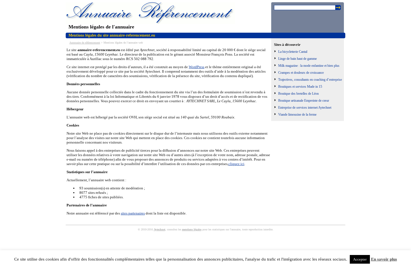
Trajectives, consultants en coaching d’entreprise (310, 80)
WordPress (196, 67)
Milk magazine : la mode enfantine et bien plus (308, 66)
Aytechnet (159, 229)
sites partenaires (133, 213)
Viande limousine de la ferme (297, 114)
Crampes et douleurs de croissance (301, 73)
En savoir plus (384, 259)
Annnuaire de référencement (84, 42)
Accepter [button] (360, 259)
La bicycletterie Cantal (292, 52)
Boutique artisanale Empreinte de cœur (303, 100)
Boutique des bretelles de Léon (298, 94)
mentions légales (192, 229)
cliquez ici (236, 164)
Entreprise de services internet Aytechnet (304, 107)
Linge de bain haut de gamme (297, 59)
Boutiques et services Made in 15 (300, 87)
